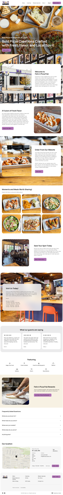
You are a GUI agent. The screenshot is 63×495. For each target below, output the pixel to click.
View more (6, 343)
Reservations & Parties (15, 478)
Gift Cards (27, 480)
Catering (29, 3)
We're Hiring (15, 480)
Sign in (49, 3)
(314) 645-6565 (43, 453)
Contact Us (40, 480)
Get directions (54, 448)
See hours (47, 465)
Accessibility (23, 486)
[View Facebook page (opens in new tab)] (2, 492)
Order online (54, 465)
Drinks (26, 477)
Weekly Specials (36, 3)
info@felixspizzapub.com (45, 454)
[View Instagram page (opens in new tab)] (4, 492)
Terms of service (15, 486)
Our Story (39, 477)
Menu (23, 3)
